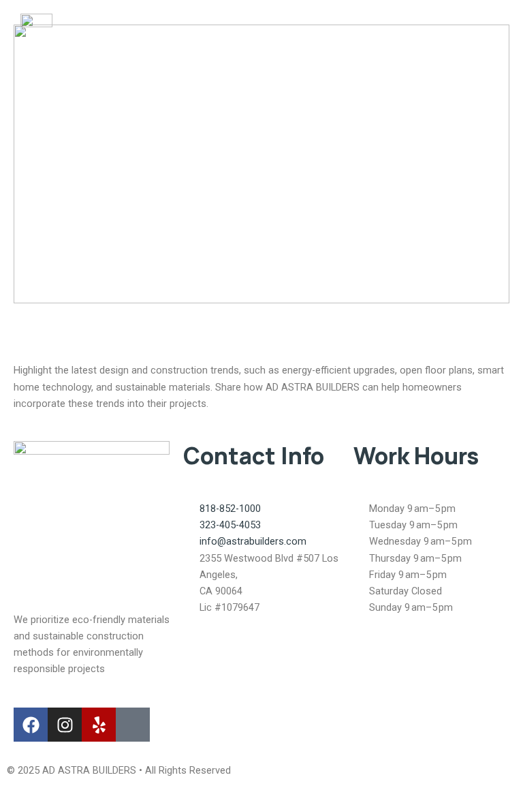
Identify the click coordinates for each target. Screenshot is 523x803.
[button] (489, 40)
